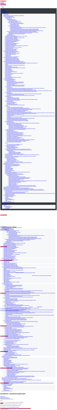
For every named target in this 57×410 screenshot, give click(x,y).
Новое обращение (3, 4)
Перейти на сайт (2, 5)
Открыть (1, 403)
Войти (3, 7)
